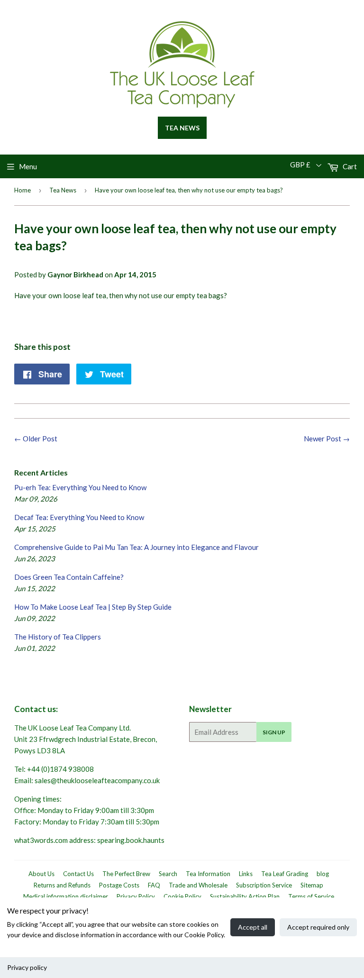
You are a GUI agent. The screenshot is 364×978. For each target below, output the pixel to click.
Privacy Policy (136, 896)
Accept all (252, 927)
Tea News (182, 128)
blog (323, 873)
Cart (349, 166)
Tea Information (208, 873)
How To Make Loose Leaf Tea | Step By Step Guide (93, 607)
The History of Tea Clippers (57, 636)
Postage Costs (119, 885)
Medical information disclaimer (65, 896)
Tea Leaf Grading (284, 873)
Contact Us (78, 873)
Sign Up (274, 732)
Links (246, 873)
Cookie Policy (182, 896)
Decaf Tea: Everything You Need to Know (79, 517)
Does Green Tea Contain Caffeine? (69, 577)
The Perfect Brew (126, 873)
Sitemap (311, 885)
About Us (41, 873)
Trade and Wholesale (198, 885)
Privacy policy (27, 967)
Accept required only (318, 927)
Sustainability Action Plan (245, 896)
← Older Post (35, 438)
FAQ (154, 885)
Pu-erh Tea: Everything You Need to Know (80, 487)
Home (22, 190)
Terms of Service (311, 896)
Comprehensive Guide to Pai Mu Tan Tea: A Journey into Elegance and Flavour (136, 547)
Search (168, 873)
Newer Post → (327, 438)
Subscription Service (264, 885)
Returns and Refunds (62, 885)
